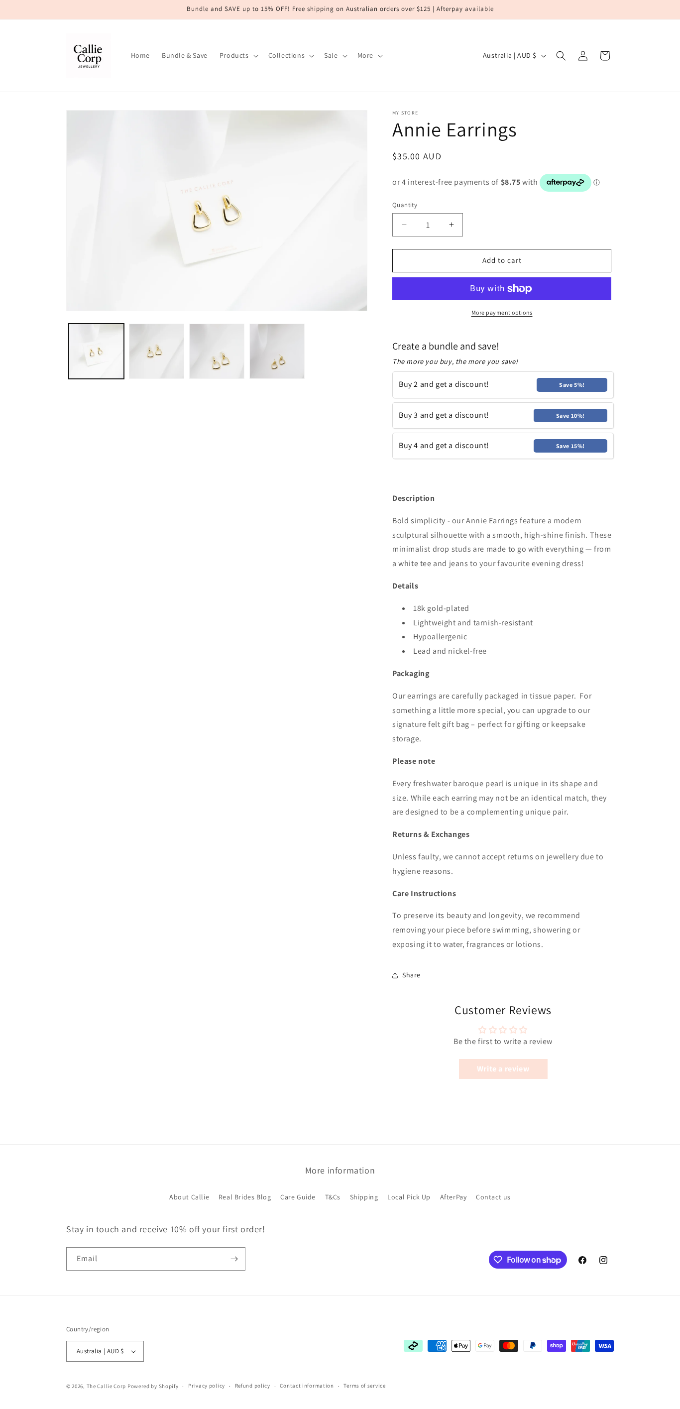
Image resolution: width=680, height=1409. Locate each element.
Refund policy (252, 1385)
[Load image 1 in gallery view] (96, 351)
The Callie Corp (106, 1386)
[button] (238, 55)
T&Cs (332, 1197)
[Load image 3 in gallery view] (216, 351)
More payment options (502, 312)
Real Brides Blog (245, 1197)
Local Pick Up (409, 1197)
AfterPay (453, 1197)
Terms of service (364, 1385)
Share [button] (411, 974)
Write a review (503, 1068)
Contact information (307, 1385)
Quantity (404, 205)
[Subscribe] (234, 1259)
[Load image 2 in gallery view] (156, 351)
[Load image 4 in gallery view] (277, 351)
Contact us (493, 1197)
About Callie (189, 1197)
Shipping (364, 1197)
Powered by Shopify (153, 1386)
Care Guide (298, 1197)
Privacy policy (206, 1385)
